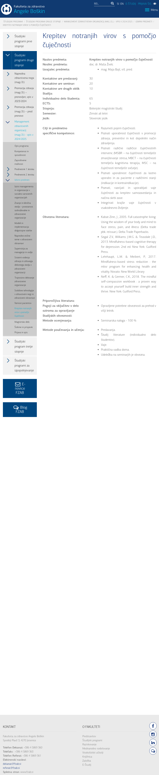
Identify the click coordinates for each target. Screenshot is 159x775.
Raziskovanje (89, 744)
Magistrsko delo (22, 322)
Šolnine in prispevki (24, 327)
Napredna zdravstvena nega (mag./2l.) (24, 78)
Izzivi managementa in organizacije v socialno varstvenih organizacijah (24, 192)
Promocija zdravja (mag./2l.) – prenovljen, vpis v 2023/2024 (24, 95)
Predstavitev (89, 736)
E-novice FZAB (20, 388)
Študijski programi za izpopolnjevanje (24, 365)
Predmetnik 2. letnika (24, 174)
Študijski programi (13, 21)
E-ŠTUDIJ (131, 3)
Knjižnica (87, 756)
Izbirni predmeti (144, 21)
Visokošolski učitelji (92, 752)
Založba (86, 760)
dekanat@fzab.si (12, 763)
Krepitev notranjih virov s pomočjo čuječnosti (23, 312)
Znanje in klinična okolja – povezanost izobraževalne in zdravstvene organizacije (24, 210)
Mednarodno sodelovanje (96, 748)
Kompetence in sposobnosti (22, 153)
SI (118, 3)
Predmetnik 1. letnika (24, 169)
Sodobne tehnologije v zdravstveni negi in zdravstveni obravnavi (25, 294)
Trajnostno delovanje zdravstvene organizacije (24, 281)
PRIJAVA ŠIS (144, 3)
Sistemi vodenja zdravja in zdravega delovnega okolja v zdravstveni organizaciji (24, 265)
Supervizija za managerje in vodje (24, 250)
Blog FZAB (21, 409)
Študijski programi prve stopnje (23, 41)
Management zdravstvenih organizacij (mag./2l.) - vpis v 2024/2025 (98, 21)
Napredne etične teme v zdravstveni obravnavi (23, 239)
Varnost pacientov (23, 303)
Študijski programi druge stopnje (43, 21)
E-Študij (86, 764)
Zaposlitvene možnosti (20, 162)
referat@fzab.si (11, 768)
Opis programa (22, 146)
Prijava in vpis (21, 332)
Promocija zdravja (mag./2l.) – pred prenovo (24, 111)
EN (122, 3)
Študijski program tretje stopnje (24, 346)
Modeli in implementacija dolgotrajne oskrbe (23, 227)
